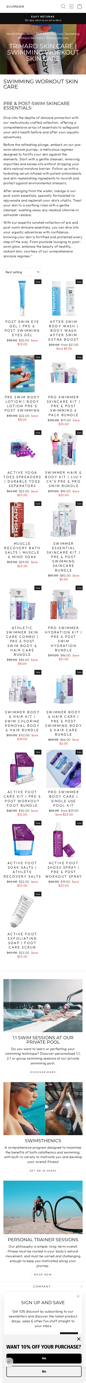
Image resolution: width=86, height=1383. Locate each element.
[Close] (79, 1339)
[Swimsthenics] (43, 1108)
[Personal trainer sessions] (43, 1207)
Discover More (43, 1072)
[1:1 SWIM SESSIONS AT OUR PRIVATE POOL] (43, 1005)
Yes (44, 1358)
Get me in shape (43, 1170)
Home (11, 34)
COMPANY (42, 1286)
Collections (25, 34)
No (44, 1371)
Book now (43, 1274)
